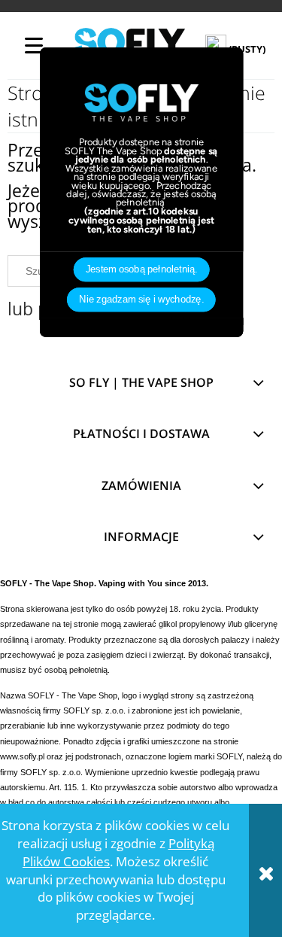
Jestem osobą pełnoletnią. (141, 270)
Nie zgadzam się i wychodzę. (141, 300)
